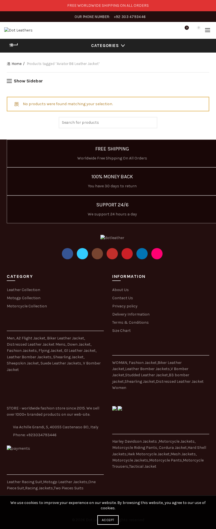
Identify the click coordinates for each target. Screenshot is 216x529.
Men (11, 338)
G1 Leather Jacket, (80, 350)
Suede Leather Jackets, (61, 363)
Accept (108, 520)
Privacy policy (125, 306)
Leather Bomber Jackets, (29, 357)
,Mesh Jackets (183, 454)
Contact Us (122, 298)
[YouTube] (112, 253)
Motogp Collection (23, 298)
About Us (120, 289)
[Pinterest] (127, 253)
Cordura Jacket (173, 447)
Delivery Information (131, 314)
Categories (105, 45)
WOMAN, (120, 362)
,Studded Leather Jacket (146, 375)
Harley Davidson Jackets (135, 441)
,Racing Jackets (38, 488)
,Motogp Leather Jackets (64, 482)
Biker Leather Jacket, (66, 338)
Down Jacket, (79, 344)
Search (151, 122)
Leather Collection (23, 289)
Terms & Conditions (130, 322)
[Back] (14, 45)
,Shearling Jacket (139, 381)
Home (17, 64)
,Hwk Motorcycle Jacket (148, 454)
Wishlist (187, 27)
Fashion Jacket (143, 362)
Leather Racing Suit (24, 482)
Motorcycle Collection (27, 306)
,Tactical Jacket (142, 466)
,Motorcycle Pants (165, 460)
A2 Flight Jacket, (31, 338)
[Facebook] (67, 253)
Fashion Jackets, (22, 350)
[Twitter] (82, 253)
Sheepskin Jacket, (23, 363)
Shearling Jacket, (68, 357)
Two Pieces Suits (69, 488)
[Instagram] (97, 253)
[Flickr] (157, 253)
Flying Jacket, (51, 350)
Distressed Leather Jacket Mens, (36, 344)
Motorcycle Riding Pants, (135, 447)
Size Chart (121, 330)
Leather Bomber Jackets (147, 368)
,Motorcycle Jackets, (176, 441)
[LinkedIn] (142, 253)
